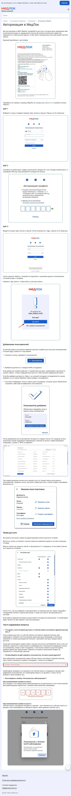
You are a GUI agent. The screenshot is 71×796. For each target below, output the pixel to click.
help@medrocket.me (9, 788)
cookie (14, 3)
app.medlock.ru (47, 103)
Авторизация (32, 21)
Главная (5, 21)
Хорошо (65, 3)
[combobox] (35, 15)
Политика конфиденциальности (14, 780)
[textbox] (5, 15)
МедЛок (5, 775)
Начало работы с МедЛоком (18, 21)
